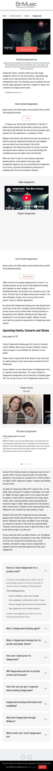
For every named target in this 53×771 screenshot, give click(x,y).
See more (26, 391)
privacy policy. (32, 767)
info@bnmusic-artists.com (13, 92)
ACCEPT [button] (42, 767)
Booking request (22, 419)
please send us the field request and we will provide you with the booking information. (26, 114)
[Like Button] (41, 23)
